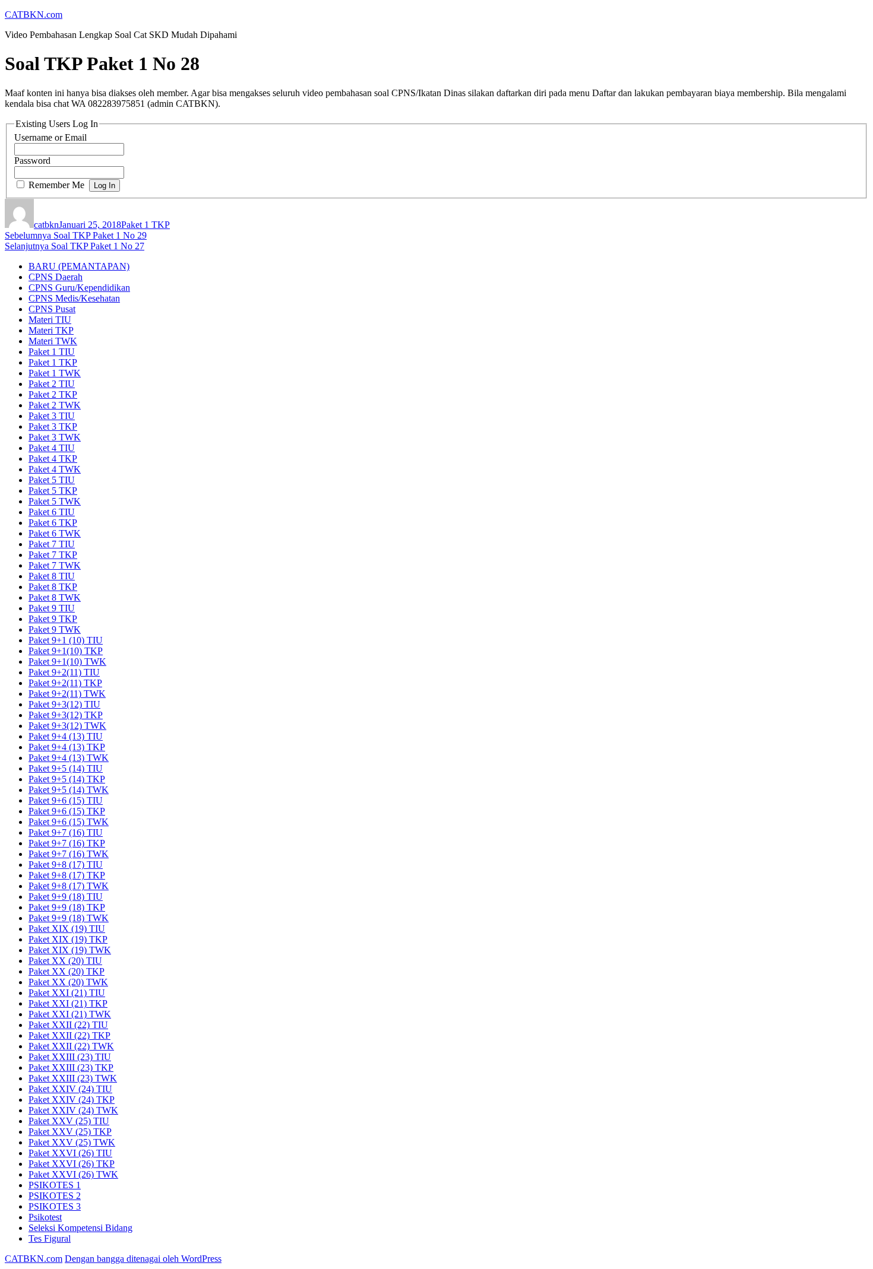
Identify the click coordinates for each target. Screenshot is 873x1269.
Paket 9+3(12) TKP (66, 715)
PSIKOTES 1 (55, 1185)
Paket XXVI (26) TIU (70, 1153)
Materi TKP (51, 330)
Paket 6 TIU (52, 512)
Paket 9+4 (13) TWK (69, 758)
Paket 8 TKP (53, 587)
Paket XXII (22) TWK (71, 1046)
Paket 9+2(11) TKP (65, 683)
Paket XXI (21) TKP (68, 1003)
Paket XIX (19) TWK (70, 950)
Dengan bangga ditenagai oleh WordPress (143, 1259)
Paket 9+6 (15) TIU (66, 800)
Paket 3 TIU (52, 416)
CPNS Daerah (56, 277)
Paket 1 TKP (145, 225)
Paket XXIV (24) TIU (70, 1089)
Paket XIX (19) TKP (68, 939)
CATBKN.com (33, 14)
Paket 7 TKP (53, 555)
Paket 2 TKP (53, 394)
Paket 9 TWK (55, 629)
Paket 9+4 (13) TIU (66, 736)
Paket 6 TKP (53, 523)
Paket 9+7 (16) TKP (67, 843)
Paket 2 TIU (52, 384)
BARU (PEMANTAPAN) (79, 266)
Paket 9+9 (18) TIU (66, 897)
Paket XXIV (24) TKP (72, 1099)
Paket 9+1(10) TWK (67, 661)
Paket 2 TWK (55, 405)
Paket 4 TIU (52, 448)
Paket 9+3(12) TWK (67, 726)
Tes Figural (50, 1238)
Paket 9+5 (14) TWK (69, 790)
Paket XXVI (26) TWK (73, 1174)
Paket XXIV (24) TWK (73, 1110)
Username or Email (50, 137)
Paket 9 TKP (53, 619)
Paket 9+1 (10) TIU (66, 640)
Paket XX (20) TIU (65, 961)
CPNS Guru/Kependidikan (79, 288)
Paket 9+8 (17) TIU (66, 864)
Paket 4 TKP (53, 458)
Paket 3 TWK (55, 437)
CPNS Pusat (52, 309)
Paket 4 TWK (55, 469)
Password (32, 161)
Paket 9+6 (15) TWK (69, 822)
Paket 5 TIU (52, 480)
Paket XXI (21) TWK (70, 1014)
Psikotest (45, 1217)
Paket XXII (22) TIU (68, 1025)
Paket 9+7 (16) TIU (66, 832)
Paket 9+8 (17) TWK (69, 886)
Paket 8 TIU (52, 576)
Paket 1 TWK (55, 373)
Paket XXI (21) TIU (67, 993)
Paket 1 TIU (52, 352)
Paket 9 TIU (52, 608)
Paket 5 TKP (53, 491)
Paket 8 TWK (55, 597)
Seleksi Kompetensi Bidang (80, 1228)
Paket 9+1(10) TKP (66, 651)
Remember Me (56, 185)
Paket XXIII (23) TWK (73, 1078)
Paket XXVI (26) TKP (72, 1164)
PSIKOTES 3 (55, 1206)
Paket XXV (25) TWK (72, 1142)
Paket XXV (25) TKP (70, 1132)
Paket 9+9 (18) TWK (69, 918)
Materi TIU (50, 320)
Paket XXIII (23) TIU (70, 1057)
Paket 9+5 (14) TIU (66, 768)
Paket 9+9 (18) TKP (67, 907)
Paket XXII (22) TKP (69, 1035)
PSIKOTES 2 (55, 1196)
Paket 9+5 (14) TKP (67, 779)
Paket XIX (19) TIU (67, 929)
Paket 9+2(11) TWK (67, 694)
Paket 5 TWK (55, 501)
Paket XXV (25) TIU (69, 1121)
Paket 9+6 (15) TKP (67, 811)
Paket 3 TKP (53, 426)
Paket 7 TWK (55, 565)
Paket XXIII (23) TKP (71, 1067)
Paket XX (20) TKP (67, 971)
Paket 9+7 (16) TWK (69, 854)
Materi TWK (53, 341)
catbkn (46, 225)
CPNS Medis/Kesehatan (74, 298)
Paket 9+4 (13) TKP (67, 747)
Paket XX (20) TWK (68, 982)
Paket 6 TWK (55, 533)
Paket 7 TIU (52, 544)
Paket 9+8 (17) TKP (67, 875)
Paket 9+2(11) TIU (64, 672)
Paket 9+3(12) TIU (64, 704)
